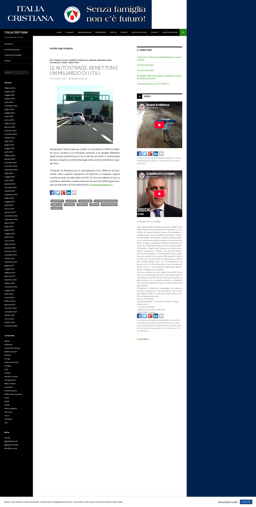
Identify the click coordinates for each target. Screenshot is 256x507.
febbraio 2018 (9, 244)
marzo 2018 (9, 241)
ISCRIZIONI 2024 (145, 70)
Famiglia (7, 366)
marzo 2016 (9, 297)
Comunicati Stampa (12, 55)
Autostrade (85, 201)
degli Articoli (10, 441)
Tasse (64, 62)
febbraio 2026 (9, 88)
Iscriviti (124, 32)
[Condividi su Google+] (63, 192)
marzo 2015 (9, 319)
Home (59, 32)
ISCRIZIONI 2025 (145, 65)
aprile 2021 (8, 152)
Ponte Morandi (109, 204)
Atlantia (71, 201)
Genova (94, 204)
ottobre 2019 (9, 191)
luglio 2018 (8, 226)
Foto (6, 369)
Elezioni (7, 355)
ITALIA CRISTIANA (16, 32)
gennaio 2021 (9, 159)
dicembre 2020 (10, 162)
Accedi (7, 438)
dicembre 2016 (10, 280)
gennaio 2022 (9, 127)
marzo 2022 (9, 120)
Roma (6, 398)
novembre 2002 (10, 326)
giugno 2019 (9, 198)
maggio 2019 (9, 201)
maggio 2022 (9, 113)
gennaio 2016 (9, 304)
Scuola (7, 405)
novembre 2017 (10, 255)
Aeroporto (57, 201)
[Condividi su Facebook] (52, 192)
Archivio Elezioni (170, 32)
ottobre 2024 (9, 98)
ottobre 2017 (9, 258)
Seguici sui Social (139, 32)
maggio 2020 (9, 177)
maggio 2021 (9, 148)
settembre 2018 (10, 219)
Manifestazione (10, 391)
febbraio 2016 (9, 301)
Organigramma (84, 32)
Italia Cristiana (10, 383)
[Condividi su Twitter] (57, 192)
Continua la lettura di (102, 184)
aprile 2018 (8, 237)
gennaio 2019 (9, 212)
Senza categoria (10, 408)
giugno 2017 (9, 265)
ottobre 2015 (9, 315)
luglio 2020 (8, 173)
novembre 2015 (10, 312)
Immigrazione (104, 60)
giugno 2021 (9, 145)
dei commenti (11, 445)
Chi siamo (69, 32)
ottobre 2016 (9, 283)
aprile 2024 (8, 102)
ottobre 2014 (9, 322)
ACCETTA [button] (246, 502)
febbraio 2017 (9, 272)
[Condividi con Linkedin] (68, 192)
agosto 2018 (9, 223)
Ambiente (8, 344)
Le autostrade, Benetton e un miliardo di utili (84, 70)
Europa (7, 359)
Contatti (155, 32)
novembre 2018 (10, 216)
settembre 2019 (10, 194)
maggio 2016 (9, 290)
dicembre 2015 (10, 308)
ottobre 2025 (9, 91)
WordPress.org (10, 448)
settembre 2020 (10, 170)
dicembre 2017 (10, 251)
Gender (92, 60)
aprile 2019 (8, 205)
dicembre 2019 (10, 187)
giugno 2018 (9, 230)
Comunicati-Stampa (12, 348)
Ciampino (69, 204)
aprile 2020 (8, 180)
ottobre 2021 (9, 138)
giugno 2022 (9, 109)
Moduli (7, 61)
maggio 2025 (9, 95)
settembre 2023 (10, 106)
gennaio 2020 (9, 184)
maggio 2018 (9, 233)
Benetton (56, 204)
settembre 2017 (10, 262)
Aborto (7, 341)
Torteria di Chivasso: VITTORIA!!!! (153, 83)
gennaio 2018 (9, 248)
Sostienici (8, 44)
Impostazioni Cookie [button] (228, 502)
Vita (6, 422)
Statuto (113, 32)
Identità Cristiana (11, 376)
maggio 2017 (9, 269)
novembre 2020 (10, 166)
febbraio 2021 (9, 155)
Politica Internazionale (13, 394)
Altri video (144, 339)
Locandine (8, 387)
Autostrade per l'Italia (106, 201)
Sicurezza (55, 62)
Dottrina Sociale (59, 60)
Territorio (73, 62)
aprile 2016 (8, 294)
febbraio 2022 (9, 123)
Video (147, 96)
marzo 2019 (9, 209)
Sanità (6, 401)
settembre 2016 (10, 287)
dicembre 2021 (10, 130)
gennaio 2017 (9, 276)
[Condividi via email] (74, 192)
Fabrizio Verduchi (78, 60)
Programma (100, 32)
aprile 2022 (8, 116)
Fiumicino (82, 204)
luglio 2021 (8, 141)
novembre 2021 (10, 134)
